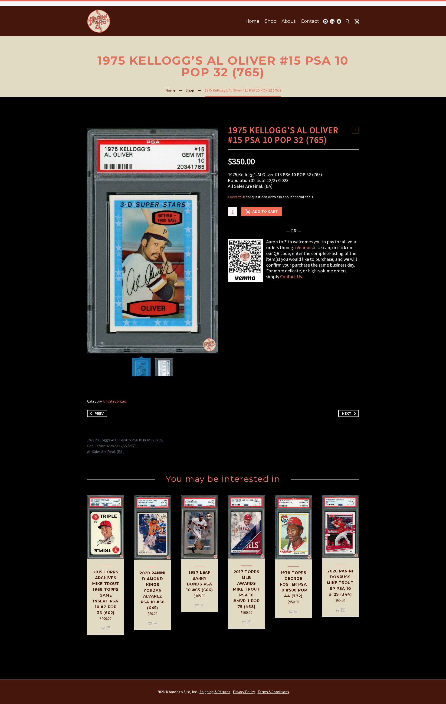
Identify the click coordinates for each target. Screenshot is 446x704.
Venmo (303, 247)
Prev (99, 413)
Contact (310, 21)
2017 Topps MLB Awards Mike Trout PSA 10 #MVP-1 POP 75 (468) (246, 589)
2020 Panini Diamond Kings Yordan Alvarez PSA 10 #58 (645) (153, 590)
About (289, 21)
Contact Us (237, 197)
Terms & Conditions (273, 691)
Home (252, 21)
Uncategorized (115, 401)
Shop (270, 21)
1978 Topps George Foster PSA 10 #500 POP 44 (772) (293, 584)
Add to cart (265, 211)
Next (346, 413)
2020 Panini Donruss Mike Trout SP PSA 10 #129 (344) (340, 583)
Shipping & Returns (215, 691)
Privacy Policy (244, 691)
